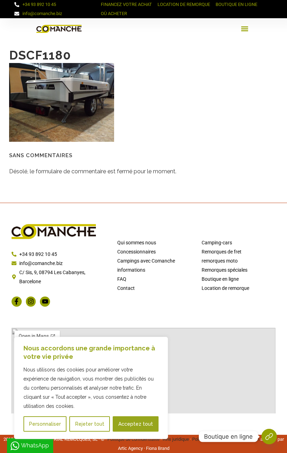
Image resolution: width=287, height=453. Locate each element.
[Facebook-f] (17, 302)
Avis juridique (176, 439)
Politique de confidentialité (133, 439)
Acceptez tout (135, 424)
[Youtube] (45, 302)
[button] (245, 29)
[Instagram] (31, 302)
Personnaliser (45, 424)
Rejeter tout (89, 424)
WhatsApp (35, 445)
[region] (91, 388)
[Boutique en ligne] (269, 436)
